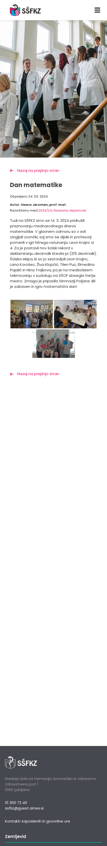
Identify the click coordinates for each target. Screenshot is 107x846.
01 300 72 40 (16, 802)
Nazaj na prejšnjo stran (38, 170)
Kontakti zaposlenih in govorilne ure (37, 821)
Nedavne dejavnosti (70, 210)
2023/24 (45, 210)
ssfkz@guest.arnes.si (24, 808)
